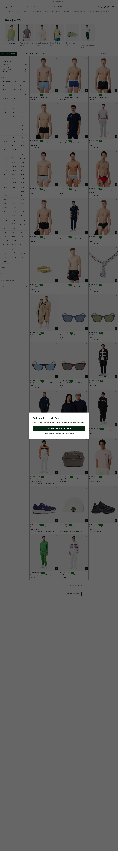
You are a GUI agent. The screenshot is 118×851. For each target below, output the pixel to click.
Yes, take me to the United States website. (59, 428)
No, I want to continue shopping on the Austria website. (59, 433)
